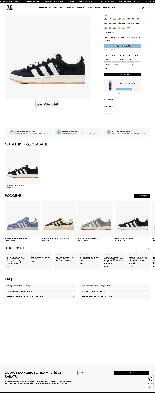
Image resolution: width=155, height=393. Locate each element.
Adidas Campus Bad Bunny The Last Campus (55, 238)
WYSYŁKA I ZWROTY (109, 113)
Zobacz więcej (142, 196)
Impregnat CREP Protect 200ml (125, 83)
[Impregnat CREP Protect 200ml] (110, 85)
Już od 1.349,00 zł (10, 240)
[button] (71, 7)
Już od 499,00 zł (83, 240)
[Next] (148, 248)
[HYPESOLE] (10, 8)
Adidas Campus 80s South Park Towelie (17, 238)
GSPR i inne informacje (111, 120)
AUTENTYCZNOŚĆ (109, 106)
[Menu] (152, 376)
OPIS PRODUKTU (108, 99)
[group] (77, 168)
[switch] (149, 387)
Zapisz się (131, 373)
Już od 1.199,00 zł (46, 240)
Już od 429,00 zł (9, 187)
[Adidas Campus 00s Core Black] (39, 103)
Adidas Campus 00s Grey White (88, 238)
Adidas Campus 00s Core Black (14, 185)
